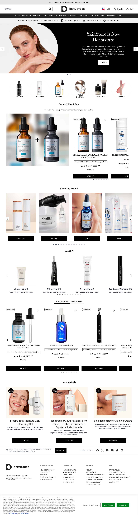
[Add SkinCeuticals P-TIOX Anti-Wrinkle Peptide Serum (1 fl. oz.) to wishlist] (37, 310)
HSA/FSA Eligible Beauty (95, 475)
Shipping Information (48, 477)
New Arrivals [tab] (76, 301)
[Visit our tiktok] (117, 450)
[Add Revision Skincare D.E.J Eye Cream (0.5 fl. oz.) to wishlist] (113, 310)
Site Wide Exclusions (117, 472)
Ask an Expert (91, 472)
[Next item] (130, 340)
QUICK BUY (90, 176)
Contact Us (44, 472)
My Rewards (67, 475)
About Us (89, 470)
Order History (68, 482)
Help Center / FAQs (47, 470)
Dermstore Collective (95, 477)
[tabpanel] (69, 340)
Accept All (123, 505)
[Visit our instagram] (107, 450)
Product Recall (115, 480)
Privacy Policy (114, 470)
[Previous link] (7, 218)
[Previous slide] (2, 49)
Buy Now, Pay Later (93, 485)
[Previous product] (74, 148)
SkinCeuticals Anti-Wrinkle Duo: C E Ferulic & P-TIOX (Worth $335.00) (90, 156)
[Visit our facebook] (97, 450)
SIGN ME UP (60, 450)
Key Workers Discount (94, 480)
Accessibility (114, 482)
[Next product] (127, 148)
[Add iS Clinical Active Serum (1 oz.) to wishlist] (75, 310)
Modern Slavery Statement (120, 477)
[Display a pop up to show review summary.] (99, 166)
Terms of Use (24, 513)
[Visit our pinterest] (122, 450)
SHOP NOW (103, 62)
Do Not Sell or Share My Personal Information (19, 479)
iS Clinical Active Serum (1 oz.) (61, 345)
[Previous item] (7, 340)
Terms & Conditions (117, 475)
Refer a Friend (68, 480)
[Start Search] (50, 9)
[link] (118, 9)
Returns (43, 475)
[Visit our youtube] (112, 450)
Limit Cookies (108, 505)
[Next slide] (136, 49)
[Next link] (130, 218)
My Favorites (68, 477)
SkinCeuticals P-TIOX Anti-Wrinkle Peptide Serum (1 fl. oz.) (23, 346)
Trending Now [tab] (62, 301)
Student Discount (93, 482)
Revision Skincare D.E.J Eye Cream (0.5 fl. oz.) (99, 345)
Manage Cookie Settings (91, 505)
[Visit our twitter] (102, 450)
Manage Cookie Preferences (16, 476)
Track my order (46, 480)
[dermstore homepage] (73, 9)
